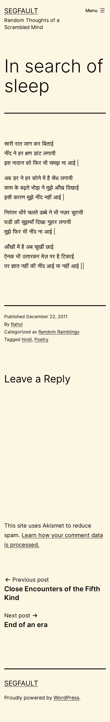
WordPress (66, 698)
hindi (27, 339)
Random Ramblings (58, 332)
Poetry (41, 339)
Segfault (21, 11)
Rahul (17, 324)
